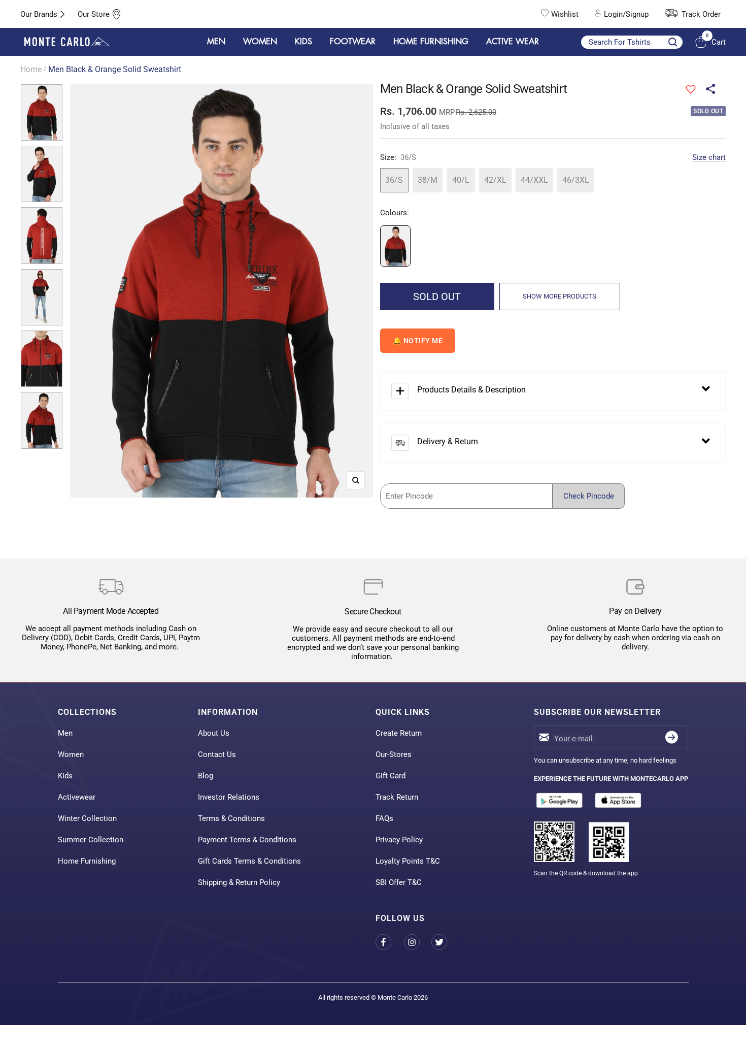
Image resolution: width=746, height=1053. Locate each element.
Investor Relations (228, 797)
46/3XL (575, 180)
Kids (65, 775)
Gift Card (390, 775)
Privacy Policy (399, 839)
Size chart (709, 157)
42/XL (495, 180)
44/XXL (534, 180)
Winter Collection (87, 818)
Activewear (76, 797)
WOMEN (260, 42)
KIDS (303, 42)
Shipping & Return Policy (239, 882)
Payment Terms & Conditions (247, 839)
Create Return (399, 733)
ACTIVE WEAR (512, 42)
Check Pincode (588, 496)
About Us (213, 733)
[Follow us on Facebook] (389, 943)
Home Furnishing (87, 861)
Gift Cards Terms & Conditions (249, 861)
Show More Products (559, 296)
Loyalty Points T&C (408, 861)
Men (65, 733)
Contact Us (217, 754)
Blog (205, 775)
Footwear (353, 42)
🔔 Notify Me (418, 341)
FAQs (384, 818)
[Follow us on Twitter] (445, 943)
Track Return (397, 797)
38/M (427, 180)
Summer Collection (90, 839)
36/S (394, 180)
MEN (216, 42)
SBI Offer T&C (399, 882)
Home (31, 69)
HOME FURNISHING (430, 42)
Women (71, 754)
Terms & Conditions (231, 818)
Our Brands (38, 14)
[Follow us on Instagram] (417, 943)
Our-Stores (394, 754)
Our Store (94, 14)
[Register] (671, 737)
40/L (460, 180)
